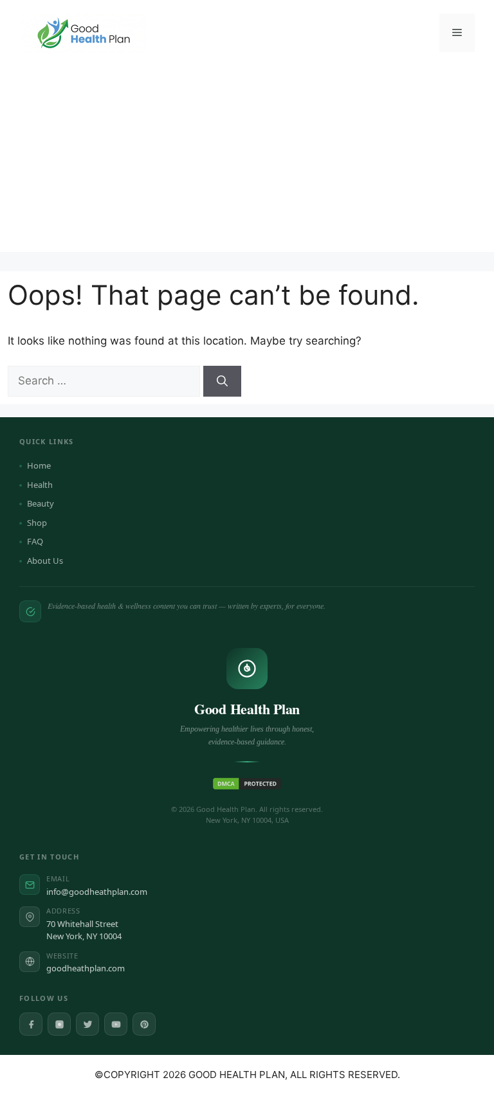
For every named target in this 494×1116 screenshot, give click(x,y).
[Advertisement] (247, 162)
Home (39, 465)
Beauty (40, 503)
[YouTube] (115, 1024)
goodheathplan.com (85, 968)
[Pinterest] (144, 1024)
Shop (37, 522)
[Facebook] (30, 1024)
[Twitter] (87, 1024)
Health (40, 485)
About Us (45, 560)
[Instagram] (59, 1024)
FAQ (35, 541)
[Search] (222, 381)
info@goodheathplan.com (96, 891)
